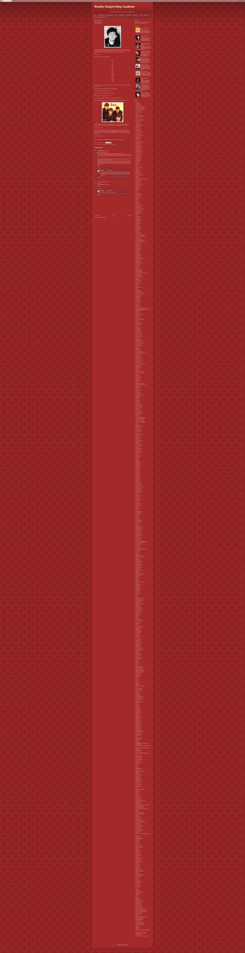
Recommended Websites (139, 699)
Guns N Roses (138, 375)
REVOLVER (138, 710)
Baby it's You (138, 164)
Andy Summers (138, 143)
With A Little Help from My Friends (141, 916)
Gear (136, 337)
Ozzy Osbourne (138, 636)
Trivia (136, 877)
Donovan (137, 277)
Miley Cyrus (137, 593)
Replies (100, 168)
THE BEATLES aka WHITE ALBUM (141, 804)
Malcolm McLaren (138, 560)
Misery (137, 595)
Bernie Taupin (138, 180)
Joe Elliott (137, 470)
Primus (137, 678)
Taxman (137, 794)
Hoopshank (137, 402)
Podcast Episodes (138, 672)
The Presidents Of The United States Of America (143, 833)
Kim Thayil (137, 500)
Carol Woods (138, 211)
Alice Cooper (138, 129)
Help (136, 388)
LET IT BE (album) (139, 526)
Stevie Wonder (138, 785)
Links (141, 15)
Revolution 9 (137, 709)
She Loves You (138, 755)
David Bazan (137, 249)
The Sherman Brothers (139, 838)
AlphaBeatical (138, 137)
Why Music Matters (139, 912)
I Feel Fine (137, 414)
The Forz (137, 815)
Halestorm (137, 379)
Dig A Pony (137, 264)
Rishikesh (137, 725)
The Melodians (138, 827)
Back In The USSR (138, 167)
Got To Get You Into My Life (140, 363)
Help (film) (137, 391)
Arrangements (138, 157)
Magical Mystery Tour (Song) (140, 556)
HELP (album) (138, 389)
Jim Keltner (137, 466)
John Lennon (138, 485)
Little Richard (138, 537)
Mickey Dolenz (138, 588)
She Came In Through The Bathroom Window (143, 753)
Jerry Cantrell (138, 464)
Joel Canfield (138, 478)
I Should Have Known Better (140, 418)
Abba (136, 113)
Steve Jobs (137, 781)
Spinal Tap (137, 776)
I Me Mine (137, 415)
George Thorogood (138, 345)
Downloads (137, 281)
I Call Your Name (138, 413)
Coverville (137, 237)
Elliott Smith (137, 297)
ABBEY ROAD (138, 114)
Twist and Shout (138, 882)
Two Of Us (137, 884)
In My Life (137, 438)
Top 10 (137, 872)
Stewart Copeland (138, 786)
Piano (136, 661)
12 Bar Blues (138, 103)
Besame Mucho (138, 181)
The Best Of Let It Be (139, 806)
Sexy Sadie (137, 742)
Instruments (137, 441)
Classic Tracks (138, 227)
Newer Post (96, 215)
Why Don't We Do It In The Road (141, 911)
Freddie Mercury (138, 332)
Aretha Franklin (138, 155)
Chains (137, 214)
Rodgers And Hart (138, 730)
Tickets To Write (109, 15)
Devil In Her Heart (138, 262)
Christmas (137, 224)
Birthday (137, 187)
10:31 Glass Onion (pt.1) (144, 57)
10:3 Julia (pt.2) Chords (144, 64)
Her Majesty (137, 393)
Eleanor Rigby (138, 294)
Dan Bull (137, 244)
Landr (136, 509)
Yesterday (137, 927)
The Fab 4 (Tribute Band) (139, 812)
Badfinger (137, 169)
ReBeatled (137, 693)
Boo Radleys (137, 195)
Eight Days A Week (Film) (140, 293)
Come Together (138, 233)
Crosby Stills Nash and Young (140, 241)
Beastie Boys (138, 173)
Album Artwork (138, 124)
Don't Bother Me (138, 275)
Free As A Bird (138, 333)
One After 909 (138, 632)
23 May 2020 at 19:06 (109, 170)
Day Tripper (137, 254)
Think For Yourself (138, 847)
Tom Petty (137, 865)
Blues (136, 190)
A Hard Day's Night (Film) (140, 108)
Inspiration (137, 439)
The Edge (137, 810)
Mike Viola (137, 592)
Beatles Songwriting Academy (114, 6)
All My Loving (138, 133)
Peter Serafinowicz (138, 654)
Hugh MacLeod (138, 408)
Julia (136, 494)
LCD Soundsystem (138, 512)
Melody (137, 580)
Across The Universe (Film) (140, 120)
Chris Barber (137, 220)
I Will (136, 423)
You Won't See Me (138, 934)
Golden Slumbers (138, 357)
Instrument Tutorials (139, 440)
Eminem (137, 304)
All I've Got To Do (138, 131)
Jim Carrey (137, 465)
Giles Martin (137, 349)
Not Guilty (137, 622)
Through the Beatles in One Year (100, 17)
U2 (136, 887)
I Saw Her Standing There (139, 417)
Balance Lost (137, 170)
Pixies (136, 665)
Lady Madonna (138, 505)
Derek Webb (137, 261)
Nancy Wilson (138, 607)
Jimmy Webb (138, 468)
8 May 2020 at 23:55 (107, 181)
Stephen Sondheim (138, 780)
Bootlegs (137, 199)
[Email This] (106, 142)
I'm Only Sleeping (138, 430)
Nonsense (137, 618)
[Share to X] (108, 142)
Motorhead (137, 602)
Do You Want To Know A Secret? (141, 272)
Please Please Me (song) (139, 671)
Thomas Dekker (138, 851)
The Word (137, 842)
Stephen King (138, 778)
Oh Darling (137, 628)
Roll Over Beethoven (139, 731)
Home (94, 15)
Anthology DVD (138, 151)
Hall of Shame (138, 380)
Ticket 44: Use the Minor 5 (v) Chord (145, 29)
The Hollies (137, 816)
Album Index (138, 126)
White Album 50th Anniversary (140, 910)
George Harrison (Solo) (139, 342)
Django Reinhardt (138, 271)
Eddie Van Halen (138, 291)
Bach (136, 165)
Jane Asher (137, 456)
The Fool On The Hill (139, 814)
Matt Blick (102, 170)
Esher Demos (138, 306)
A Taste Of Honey (138, 110)
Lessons (137, 524)
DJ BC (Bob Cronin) (139, 270)
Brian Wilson (138, 203)
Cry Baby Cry (138, 242)
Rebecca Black (138, 695)
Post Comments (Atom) (102, 217)
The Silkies (137, 839)
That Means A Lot (138, 799)
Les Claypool (138, 522)
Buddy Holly (138, 207)
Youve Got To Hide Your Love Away (141, 935)
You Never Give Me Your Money (141, 932)
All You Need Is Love (139, 135)
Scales (136, 736)
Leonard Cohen (138, 521)
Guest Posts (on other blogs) (140, 372)
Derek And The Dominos (139, 258)
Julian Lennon (138, 495)
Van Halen (137, 893)
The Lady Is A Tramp (139, 820)
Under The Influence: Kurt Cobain (145, 36)
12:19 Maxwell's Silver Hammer (144, 79)
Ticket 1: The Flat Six (144, 71)
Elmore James (138, 298)
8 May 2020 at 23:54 (107, 150)
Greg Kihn (137, 370)
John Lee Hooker (138, 483)
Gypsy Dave (137, 378)
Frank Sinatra (138, 329)
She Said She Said (138, 756)
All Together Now (138, 134)
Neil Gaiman (137, 610)
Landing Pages (138, 508)
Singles (115, 144)
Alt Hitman (137, 138)
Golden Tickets (138, 358)
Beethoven (137, 177)
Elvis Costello (138, 301)
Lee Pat (137, 516)
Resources (135, 15)
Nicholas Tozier (138, 611)
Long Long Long (138, 543)
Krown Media (138, 503)
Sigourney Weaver (138, 761)
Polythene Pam (138, 675)
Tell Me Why (138, 797)
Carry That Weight (138, 212)
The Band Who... (138, 802)
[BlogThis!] (107, 142)
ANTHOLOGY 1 (138, 147)
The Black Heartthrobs (139, 807)
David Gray (137, 253)
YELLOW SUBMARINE (139, 923)
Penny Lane (137, 652)
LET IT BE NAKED (139, 529)
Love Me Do (99, 144)
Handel (137, 381)
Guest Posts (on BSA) (139, 371)
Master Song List (101, 15)
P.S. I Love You (138, 639)
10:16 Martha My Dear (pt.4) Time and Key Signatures (145, 85)
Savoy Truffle (138, 735)
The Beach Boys (138, 803)
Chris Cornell (138, 221)
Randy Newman (138, 689)
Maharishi (137, 558)
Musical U (137, 605)
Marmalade (137, 568)
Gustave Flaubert (138, 376)
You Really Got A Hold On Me (140, 933)
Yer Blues (137, 925)
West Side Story (138, 903)
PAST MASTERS (103, 144)
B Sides (137, 163)
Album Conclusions (139, 125)
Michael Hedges (138, 585)
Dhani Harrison (138, 263)
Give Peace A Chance (139, 353)
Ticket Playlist (138, 854)
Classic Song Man (100, 150)
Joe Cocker (137, 469)
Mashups (137, 571)
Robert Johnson (138, 726)
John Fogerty (138, 481)
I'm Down (137, 428)
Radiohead (137, 684)
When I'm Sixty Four (139, 907)
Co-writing (137, 229)
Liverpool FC (138, 539)
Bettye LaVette (138, 184)
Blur (136, 191)
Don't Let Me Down (139, 276)
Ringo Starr (137, 722)
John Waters (137, 487)
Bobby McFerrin (138, 194)
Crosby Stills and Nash (139, 240)
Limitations (137, 533)
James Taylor (138, 455)
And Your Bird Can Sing (139, 142)
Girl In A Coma (138, 350)
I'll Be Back (137, 425)
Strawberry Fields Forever (140, 789)
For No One (137, 327)
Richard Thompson (138, 717)
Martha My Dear (138, 569)
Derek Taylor (138, 259)
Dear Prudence (138, 255)
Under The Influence (139, 891)
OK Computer (138, 629)
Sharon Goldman (138, 750)
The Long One (138, 823)
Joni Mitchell (138, 492)
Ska (136, 765)
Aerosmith (137, 122)
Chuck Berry (137, 225)
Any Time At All (138, 152)
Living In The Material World (140, 541)
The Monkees (138, 828)
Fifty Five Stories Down (139, 319)
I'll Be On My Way (138, 426)
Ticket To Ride (138, 855)
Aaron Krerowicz (138, 112)
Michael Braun (138, 584)
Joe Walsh (137, 477)
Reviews (137, 705)
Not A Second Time (139, 620)
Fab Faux (137, 311)
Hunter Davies (138, 410)
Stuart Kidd (137, 791)
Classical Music (138, 228)
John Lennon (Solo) (139, 486)
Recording (137, 700)
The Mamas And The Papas (140, 825)
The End (137, 811)
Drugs (136, 284)
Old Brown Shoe (138, 631)
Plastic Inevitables (138, 666)
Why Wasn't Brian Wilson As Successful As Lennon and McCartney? (145, 44)
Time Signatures (138, 859)
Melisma (137, 577)
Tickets (137, 856)
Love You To (138, 546)
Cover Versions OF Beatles (140, 236)
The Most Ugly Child (139, 829)
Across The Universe (139, 118)
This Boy (137, 848)
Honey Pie (137, 401)
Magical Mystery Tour (139, 555)
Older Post (128, 215)
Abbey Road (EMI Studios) (140, 116)
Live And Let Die (138, 538)
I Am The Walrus (138, 411)
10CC (136, 101)
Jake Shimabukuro (138, 451)
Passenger (137, 641)
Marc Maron (137, 563)
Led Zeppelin (138, 515)
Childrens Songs (138, 216)
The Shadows (138, 837)
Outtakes (137, 635)
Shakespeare (137, 749)
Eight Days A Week (139, 292)
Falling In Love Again (139, 314)
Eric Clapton (137, 305)
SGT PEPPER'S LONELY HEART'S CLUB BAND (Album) (142, 744)
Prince (136, 679)
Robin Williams (138, 727)
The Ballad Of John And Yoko (140, 800)
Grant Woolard (138, 367)
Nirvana (137, 615)
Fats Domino (138, 315)
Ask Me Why (138, 160)
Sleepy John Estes (138, 768)
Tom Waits (137, 868)
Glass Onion (137, 354)
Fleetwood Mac (138, 324)
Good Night (137, 362)
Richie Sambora (138, 719)
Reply (98, 165)
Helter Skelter (138, 392)
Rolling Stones (138, 732)
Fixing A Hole (138, 321)
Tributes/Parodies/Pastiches (140, 874)
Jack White (137, 449)
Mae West (137, 552)
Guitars (137, 374)
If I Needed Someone (139, 434)
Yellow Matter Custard (139, 921)
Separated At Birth (138, 738)
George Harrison (138, 341)
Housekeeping (138, 404)
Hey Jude (137, 397)
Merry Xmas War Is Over (139, 581)
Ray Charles (137, 691)
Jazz (136, 458)
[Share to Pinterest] (110, 142)
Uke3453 (137, 889)
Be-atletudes (121, 15)
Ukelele (137, 890)
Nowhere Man (138, 623)
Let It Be (137, 525)
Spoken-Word (138, 777)
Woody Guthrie (138, 920)
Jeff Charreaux (138, 461)
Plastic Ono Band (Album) (140, 667)
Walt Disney (137, 898)
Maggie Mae (137, 554)
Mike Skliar (137, 590)
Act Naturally (138, 121)
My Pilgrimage (138, 606)
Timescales (137, 860)
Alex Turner (137, 127)
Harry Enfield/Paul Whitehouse (140, 384)
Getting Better (138, 348)
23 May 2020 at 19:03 (109, 190)
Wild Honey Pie (138, 914)
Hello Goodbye (138, 387)
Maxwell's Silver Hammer (139, 573)
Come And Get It (138, 232)
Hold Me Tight (138, 400)
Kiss (136, 502)
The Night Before (138, 830)
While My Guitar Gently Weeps (140, 908)
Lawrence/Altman (138, 511)
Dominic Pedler (138, 274)
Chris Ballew (138, 219)
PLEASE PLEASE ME (110, 144)
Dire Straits (137, 267)
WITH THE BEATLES (139, 918)
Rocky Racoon (138, 729)
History (137, 398)
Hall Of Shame (129, 15)
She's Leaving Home (139, 759)
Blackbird (137, 189)
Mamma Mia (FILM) (139, 562)
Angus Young (138, 144)
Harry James (137, 385)
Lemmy (137, 517)
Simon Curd (137, 763)
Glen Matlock (138, 355)
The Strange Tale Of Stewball (145, 51)
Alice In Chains (138, 130)
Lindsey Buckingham (139, 534)
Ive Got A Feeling (138, 448)
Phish (136, 659)
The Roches (137, 835)
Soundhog (137, 773)
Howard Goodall (138, 406)
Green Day (137, 368)
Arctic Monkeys (138, 154)
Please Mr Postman (138, 669)
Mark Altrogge (138, 565)
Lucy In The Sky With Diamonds (141, 548)
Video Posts (137, 894)
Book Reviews (138, 197)
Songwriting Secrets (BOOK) (140, 770)
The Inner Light (138, 817)
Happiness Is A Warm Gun (140, 383)
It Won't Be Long (138, 444)
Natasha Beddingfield (139, 609)
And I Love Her (138, 140)
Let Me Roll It (138, 530)
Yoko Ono (137, 928)
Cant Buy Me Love (138, 210)
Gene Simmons (138, 338)
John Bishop (137, 479)
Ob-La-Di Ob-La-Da (139, 625)
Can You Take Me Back (139, 208)
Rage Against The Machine (140, 685)
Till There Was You (138, 857)
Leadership (137, 513)
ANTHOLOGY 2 (138, 148)
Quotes (137, 683)
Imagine (137, 435)
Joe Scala (137, 474)
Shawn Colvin (138, 751)
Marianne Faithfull (138, 564)
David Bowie (138, 250)
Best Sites (137, 182)
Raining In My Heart (139, 688)
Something (137, 769)
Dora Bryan (137, 279)
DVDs (137, 288)
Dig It (136, 266)
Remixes (137, 704)
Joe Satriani (137, 473)
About (116, 15)
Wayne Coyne (138, 899)
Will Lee (137, 915)
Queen (137, 680)
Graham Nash (138, 366)
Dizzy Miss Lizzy (138, 268)
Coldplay (137, 231)
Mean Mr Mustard (138, 575)
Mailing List (146, 15)
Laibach (137, 507)
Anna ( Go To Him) (139, 146)
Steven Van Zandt (138, 784)
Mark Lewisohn (138, 567)
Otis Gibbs (137, 633)
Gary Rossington (138, 336)
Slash (136, 767)
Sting (136, 787)
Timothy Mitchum (138, 861)
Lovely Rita (137, 547)
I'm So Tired (137, 431)
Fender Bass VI (138, 318)
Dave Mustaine (138, 247)
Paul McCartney (138, 648)
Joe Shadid (137, 475)
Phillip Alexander (138, 658)
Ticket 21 (137, 852)
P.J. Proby (137, 637)
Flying (137, 325)
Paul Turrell (137, 650)
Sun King (137, 793)
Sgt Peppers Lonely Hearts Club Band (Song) (142, 747)
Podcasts (137, 674)
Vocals (137, 897)
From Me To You (138, 334)
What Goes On (138, 904)
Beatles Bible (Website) (139, 174)
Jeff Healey (137, 462)
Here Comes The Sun (139, 395)
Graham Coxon (138, 365)
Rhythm (137, 713)
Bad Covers (137, 168)
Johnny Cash (138, 490)
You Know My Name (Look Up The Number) (143, 929)
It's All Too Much (138, 445)
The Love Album (138, 824)
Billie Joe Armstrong (139, 185)
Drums (137, 285)
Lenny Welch (138, 518)
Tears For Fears (138, 795)
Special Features (138, 774)
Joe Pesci (137, 472)
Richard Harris (138, 714)
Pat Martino (137, 644)
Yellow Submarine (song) (139, 924)
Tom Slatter (137, 867)
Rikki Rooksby (138, 721)
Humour (137, 409)
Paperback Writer (138, 640)
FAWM (137, 316)
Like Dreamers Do (138, 532)
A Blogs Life (138, 104)
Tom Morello (138, 864)
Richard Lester (138, 715)
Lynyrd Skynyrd (138, 550)
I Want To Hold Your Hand (140, 421)
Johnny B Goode (138, 488)
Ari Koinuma (138, 156)
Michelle (137, 586)
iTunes (137, 447)
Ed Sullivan (137, 289)
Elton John (137, 300)
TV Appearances (138, 881)
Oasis (136, 624)
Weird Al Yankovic (138, 902)
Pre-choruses (138, 676)
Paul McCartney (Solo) (139, 649)
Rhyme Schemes (138, 712)
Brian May (137, 202)
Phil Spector (137, 657)
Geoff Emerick (138, 340)
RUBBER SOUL (138, 734)
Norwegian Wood (138, 619)
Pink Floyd (137, 663)
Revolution (137, 706)
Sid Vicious (137, 760)
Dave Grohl (137, 246)
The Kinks (137, 819)
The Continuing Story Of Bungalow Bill (142, 808)
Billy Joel (137, 186)
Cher (136, 215)
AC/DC (137, 117)
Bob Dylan (137, 193)
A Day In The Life (138, 105)
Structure (137, 790)
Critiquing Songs (138, 238)
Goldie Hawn (138, 359)
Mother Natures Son (139, 601)
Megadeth (137, 576)
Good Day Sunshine (139, 361)
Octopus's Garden (138, 627)
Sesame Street (138, 739)
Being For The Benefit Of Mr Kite (141, 178)
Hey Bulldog (137, 396)
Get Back (137, 346)
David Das (137, 251)
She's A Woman (138, 757)
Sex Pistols (137, 740)
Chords (137, 217)
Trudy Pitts (137, 878)
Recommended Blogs (139, 696)
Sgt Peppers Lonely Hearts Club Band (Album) (143, 745)
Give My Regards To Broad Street (141, 351)
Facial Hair (137, 312)
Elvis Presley (138, 302)
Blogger (126, 944)
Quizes (137, 682)
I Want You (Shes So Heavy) (140, 422)
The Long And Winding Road (140, 821)
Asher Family (138, 159)
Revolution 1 (137, 708)
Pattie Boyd (137, 645)
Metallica (137, 582)
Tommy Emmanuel (138, 869)
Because (137, 176)
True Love (137, 880)
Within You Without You (139, 919)
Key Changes (138, 499)
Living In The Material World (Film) (141, 542)
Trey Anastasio (138, 873)
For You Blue (138, 328)
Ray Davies (137, 692)
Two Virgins (137, 885)
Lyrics (136, 551)
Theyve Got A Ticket (139, 846)
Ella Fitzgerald (138, 296)
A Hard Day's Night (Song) (140, 109)
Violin (136, 895)
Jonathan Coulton (138, 491)
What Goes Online (138, 906)
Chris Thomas (138, 223)
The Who (137, 841)
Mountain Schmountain (139, 603)
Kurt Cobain (137, 504)
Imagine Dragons (138, 436)
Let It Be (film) (138, 528)
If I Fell (137, 432)
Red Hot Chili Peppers (139, 701)
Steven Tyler (137, 782)
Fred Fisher (137, 331)
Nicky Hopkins (138, 612)
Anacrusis (137, 139)
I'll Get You (137, 427)
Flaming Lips (138, 323)
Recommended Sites (139, 697)
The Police (137, 832)
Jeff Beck (137, 460)
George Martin (138, 344)
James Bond (137, 452)
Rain (136, 687)
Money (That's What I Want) (140, 598)
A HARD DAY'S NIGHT (140, 107)
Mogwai (137, 597)
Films (136, 320)
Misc (136, 594)
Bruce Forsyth (138, 204)
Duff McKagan (138, 287)
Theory (137, 843)
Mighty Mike (138, 589)
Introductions (138, 443)
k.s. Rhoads (137, 496)
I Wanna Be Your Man (139, 419)
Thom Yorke (137, 850)
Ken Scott (137, 498)
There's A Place (138, 844)
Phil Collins (137, 655)
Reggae (137, 702)
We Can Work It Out (139, 901)
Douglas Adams (138, 280)
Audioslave (137, 161)
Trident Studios (138, 876)
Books (137, 198)
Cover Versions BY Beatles (140, 234)
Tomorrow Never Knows (139, 871)
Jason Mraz (137, 457)
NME (136, 616)
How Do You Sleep (139, 405)
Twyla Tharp (137, 886)
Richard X (137, 718)
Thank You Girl (138, 798)
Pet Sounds (137, 653)
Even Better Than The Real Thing (141, 307)
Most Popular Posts (139, 599)
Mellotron (137, 578)
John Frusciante (138, 482)
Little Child (137, 535)
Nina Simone (138, 614)
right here (144, 23)
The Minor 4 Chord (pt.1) (145, 92)
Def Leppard (137, 257)
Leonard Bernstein (138, 520)
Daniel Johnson (138, 245)
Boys (136, 201)
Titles (136, 863)
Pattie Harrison (138, 646)
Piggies (137, 662)
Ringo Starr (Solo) (138, 723)
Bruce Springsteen (138, 206)
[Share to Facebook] (109, 142)
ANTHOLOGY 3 (138, 150)
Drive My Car (138, 283)
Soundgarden (138, 772)
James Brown (138, 453)
